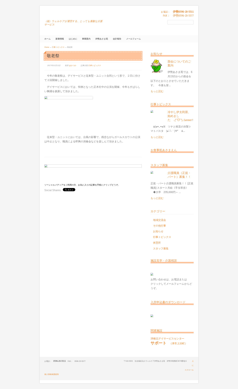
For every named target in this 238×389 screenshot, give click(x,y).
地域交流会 (159, 220)
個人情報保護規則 (51, 374)
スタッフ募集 (161, 248)
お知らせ (158, 231)
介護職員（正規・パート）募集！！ (179, 175)
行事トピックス (58, 47)
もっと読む (157, 91)
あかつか (72, 65)
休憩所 (157, 242)
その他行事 (159, 225)
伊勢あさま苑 (59, 15)
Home (47, 47)
